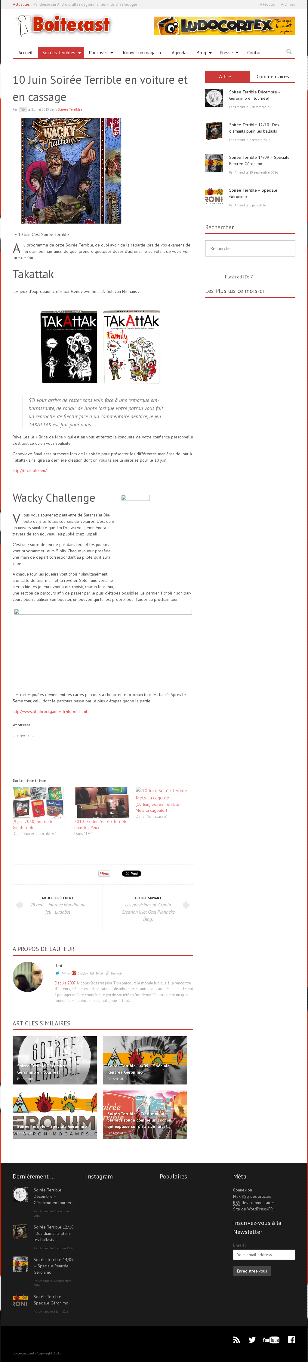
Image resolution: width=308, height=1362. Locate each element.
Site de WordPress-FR (253, 1209)
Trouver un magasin (141, 52)
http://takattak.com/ (30, 470)
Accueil (25, 52)
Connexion (242, 1190)
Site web (116, 973)
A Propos (267, 4)
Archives (288, 4)
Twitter (65, 973)
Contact (255, 52)
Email (99, 973)
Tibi (58, 965)
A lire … (228, 76)
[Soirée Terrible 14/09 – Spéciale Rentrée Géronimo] (214, 163)
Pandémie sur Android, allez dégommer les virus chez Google (85, 4)
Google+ (83, 973)
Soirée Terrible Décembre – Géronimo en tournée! (54, 1196)
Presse (224, 53)
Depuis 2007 (65, 983)
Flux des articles (252, 1196)
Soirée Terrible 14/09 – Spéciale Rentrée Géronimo (54, 1266)
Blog (199, 53)
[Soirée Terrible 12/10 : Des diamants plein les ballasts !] (214, 131)
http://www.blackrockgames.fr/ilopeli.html (50, 711)
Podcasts (95, 53)
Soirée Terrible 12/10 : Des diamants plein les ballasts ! (54, 1233)
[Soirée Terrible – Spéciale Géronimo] (214, 196)
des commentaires (254, 1202)
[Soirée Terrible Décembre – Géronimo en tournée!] (214, 98)
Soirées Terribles (56, 53)
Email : (239, 1245)
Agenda (179, 52)
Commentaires (273, 76)
